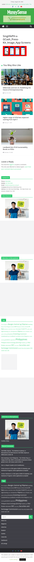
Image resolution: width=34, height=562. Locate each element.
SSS (31, 348)
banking (30, 324)
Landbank (12, 336)
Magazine (3, 524)
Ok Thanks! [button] (22, 559)
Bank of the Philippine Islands (7, 326)
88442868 (7, 181)
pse (26, 342)
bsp (2, 329)
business (6, 329)
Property (23, 342)
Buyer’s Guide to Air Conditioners (15, 465)
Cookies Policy (5, 441)
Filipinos (19, 331)
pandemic (7, 340)
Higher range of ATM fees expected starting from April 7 (16, 118)
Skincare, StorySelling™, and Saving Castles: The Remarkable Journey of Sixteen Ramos (18, 5)
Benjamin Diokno (21, 326)
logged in (12, 164)
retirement (8, 345)
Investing (16, 334)
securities (17, 345)
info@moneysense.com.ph (12, 185)
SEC (12, 345)
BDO (15, 326)
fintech (27, 331)
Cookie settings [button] (13, 559)
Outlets (3, 533)
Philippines (21, 339)
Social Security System (24, 348)
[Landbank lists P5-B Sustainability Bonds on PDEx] (17, 129)
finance (24, 331)
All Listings (4, 543)
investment (23, 334)
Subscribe (4, 537)
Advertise (3, 527)
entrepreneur (14, 331)
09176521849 (9, 183)
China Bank (18, 329)
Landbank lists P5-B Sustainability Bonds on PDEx (15, 148)
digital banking (4, 331)
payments (13, 340)
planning (18, 342)
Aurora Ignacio (4, 324)
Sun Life (7, 350)
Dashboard (4, 540)
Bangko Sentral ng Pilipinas (18, 324)
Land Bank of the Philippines (22, 336)
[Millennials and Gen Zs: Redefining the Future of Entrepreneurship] (17, 70)
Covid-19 (23, 329)
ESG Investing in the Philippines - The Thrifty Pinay (15, 458)
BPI (29, 326)
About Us (3, 520)
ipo (9, 336)
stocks (3, 350)
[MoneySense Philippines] (3, 26)
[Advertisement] (17, 237)
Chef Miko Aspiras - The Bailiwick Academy (12, 450)
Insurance (10, 334)
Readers (3, 530)
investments (4, 336)
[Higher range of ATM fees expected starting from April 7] (17, 100)
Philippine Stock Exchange (8, 342)
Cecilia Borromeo (11, 329)
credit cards (29, 329)
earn (9, 331)
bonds (26, 326)
